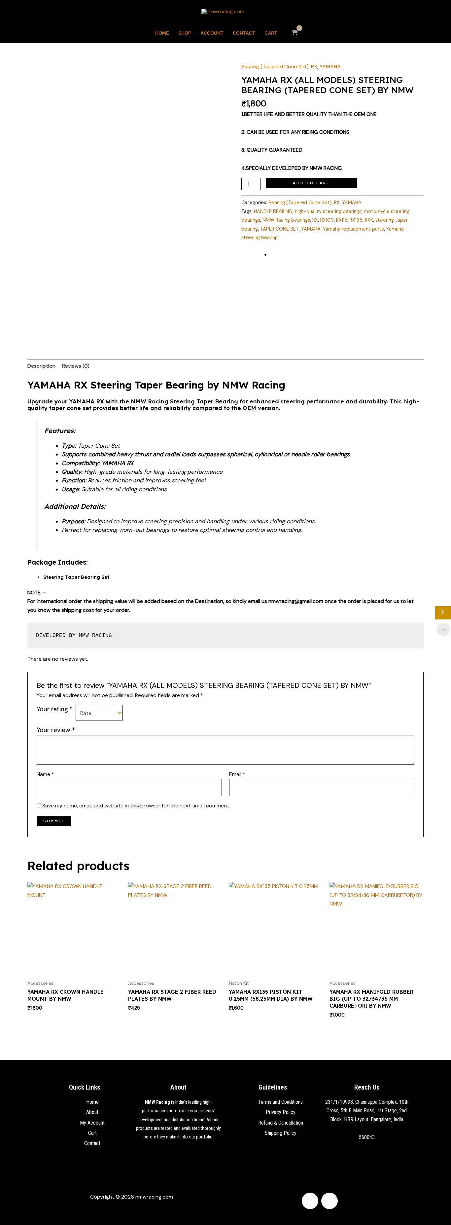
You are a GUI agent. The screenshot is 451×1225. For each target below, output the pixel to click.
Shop (184, 33)
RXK (369, 220)
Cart (270, 33)
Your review (56, 730)
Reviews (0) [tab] (75, 365)
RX (314, 66)
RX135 (356, 220)
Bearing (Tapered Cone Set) (275, 66)
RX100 (327, 220)
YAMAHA (330, 66)
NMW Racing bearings (286, 220)
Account (212, 33)
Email (237, 774)
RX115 (341, 220)
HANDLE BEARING (273, 211)
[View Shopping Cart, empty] (295, 33)
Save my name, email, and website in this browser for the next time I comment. (136, 805)
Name (45, 774)
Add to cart (311, 182)
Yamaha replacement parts (353, 229)
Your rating (55, 709)
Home (162, 33)
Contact (244, 33)
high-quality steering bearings (328, 211)
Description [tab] (41, 365)
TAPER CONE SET (279, 229)
